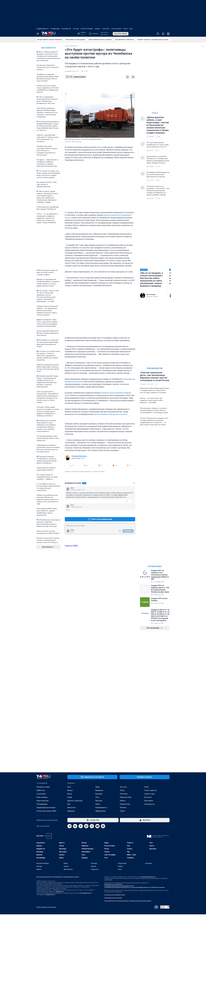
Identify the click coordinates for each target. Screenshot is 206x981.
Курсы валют (116, 29)
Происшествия (125, 797)
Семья (122, 811)
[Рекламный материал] (120, 33)
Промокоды (55, 29)
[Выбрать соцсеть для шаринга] (133, 77)
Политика (123, 794)
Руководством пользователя (113, 884)
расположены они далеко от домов (111, 414)
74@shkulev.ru (59, 891)
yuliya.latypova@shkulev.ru (148, 877)
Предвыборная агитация (45, 808)
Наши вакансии (42, 801)
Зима (97, 787)
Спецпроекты (149, 804)
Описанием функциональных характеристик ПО (119, 886)
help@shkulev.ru (50, 894)
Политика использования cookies (114, 895)
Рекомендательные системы (113, 898)
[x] (92, 826)
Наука (97, 804)
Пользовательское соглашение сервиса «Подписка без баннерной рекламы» (127, 901)
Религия (123, 808)
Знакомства (66, 29)
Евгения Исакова (79, 456)
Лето (97, 797)
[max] (86, 826)
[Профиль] (168, 34)
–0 (132, 501)
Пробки (94, 34)
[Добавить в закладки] (127, 77)
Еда (68, 804)
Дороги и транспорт (75, 801)
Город (69, 797)
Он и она (123, 787)
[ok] (81, 826)
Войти (72, 532)
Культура (98, 794)
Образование (100, 811)
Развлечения (125, 804)
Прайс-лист (40, 790)
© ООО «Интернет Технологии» (46, 907)
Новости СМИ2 (71, 545)
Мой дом (98, 801)
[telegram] (69, 826)
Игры (125, 29)
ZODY (131, 29)
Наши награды (42, 797)
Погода (76, 29)
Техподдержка (41, 804)
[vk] (75, 826)
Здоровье (71, 811)
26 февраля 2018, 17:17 (72, 71)
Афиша (97, 29)
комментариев (77, 77)
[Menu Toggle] (37, 34)
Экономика (148, 801)
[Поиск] (158, 34)
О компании (41, 794)
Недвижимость (42, 29)
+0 (126, 501)
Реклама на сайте (43, 787)
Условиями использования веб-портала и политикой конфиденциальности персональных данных (134, 887)
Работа (122, 801)
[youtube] (97, 826)
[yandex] (103, 826)
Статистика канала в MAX (46, 811)
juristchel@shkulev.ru (86, 893)
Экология (147, 797)
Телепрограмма (86, 29)
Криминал (99, 790)
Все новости (48, 47)
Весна (69, 794)
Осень (122, 790)
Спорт (146, 787)
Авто (69, 787)
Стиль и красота (150, 790)
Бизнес (70, 790)
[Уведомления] (163, 34)
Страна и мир (149, 794)
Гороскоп (106, 29)
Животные (71, 808)
